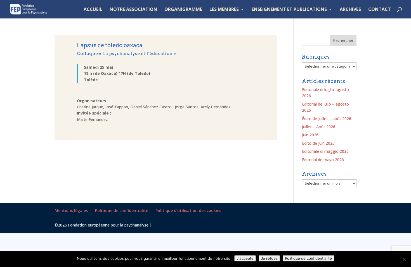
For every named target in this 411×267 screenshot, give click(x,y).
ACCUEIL (93, 9)
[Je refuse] (404, 259)
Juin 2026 (310, 134)
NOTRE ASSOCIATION (133, 9)
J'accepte (245, 258)
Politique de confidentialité (121, 210)
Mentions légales (71, 210)
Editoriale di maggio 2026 (325, 151)
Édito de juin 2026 (318, 143)
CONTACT (379, 9)
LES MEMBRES (224, 9)
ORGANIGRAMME (183, 9)
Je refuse (269, 258)
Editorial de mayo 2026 (323, 159)
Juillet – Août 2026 (318, 126)
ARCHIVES (350, 9)
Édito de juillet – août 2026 (326, 118)
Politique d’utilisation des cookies (188, 210)
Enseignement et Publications (289, 9)
